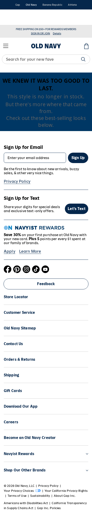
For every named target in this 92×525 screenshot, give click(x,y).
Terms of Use (17, 496)
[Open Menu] (5, 46)
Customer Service (19, 312)
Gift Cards (13, 391)
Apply (9, 251)
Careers (11, 422)
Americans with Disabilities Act (26, 503)
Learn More (30, 251)
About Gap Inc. (64, 496)
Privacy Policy (17, 181)
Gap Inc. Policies (49, 508)
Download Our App (21, 406)
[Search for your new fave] (83, 59)
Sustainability (40, 496)
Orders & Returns (19, 359)
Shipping (11, 375)
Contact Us (13, 344)
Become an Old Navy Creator (30, 438)
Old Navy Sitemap (20, 328)
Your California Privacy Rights (66, 491)
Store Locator (16, 297)
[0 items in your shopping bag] (86, 46)
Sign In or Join (40, 33)
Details (57, 33)
